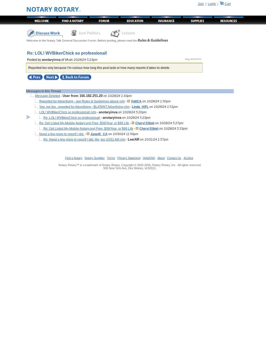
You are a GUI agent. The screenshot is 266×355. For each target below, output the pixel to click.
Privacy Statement (129, 158)
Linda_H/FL (140, 107)
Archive (188, 158)
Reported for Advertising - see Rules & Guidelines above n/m (82, 101)
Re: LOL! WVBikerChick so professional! (71, 118)
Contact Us (174, 158)
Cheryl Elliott (144, 123)
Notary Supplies (95, 158)
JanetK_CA (99, 134)
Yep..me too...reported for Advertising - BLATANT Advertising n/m (84, 107)
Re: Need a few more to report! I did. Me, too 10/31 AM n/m (84, 139)
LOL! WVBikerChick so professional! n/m (67, 112)
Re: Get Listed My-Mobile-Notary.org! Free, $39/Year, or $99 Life (84, 123)
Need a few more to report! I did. (61, 134)
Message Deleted (47, 96)
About (161, 158)
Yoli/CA (136, 101)
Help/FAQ (149, 158)
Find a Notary (73, 158)
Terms (111, 158)
